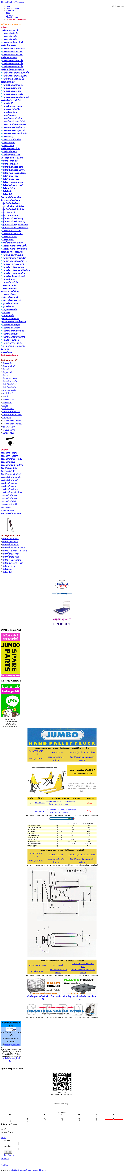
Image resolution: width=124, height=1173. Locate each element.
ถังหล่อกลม (7, 403)
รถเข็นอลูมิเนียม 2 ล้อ (11, 155)
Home (8, 6)
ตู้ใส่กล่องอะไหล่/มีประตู (12, 218)
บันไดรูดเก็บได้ (8, 188)
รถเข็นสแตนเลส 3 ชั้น (11, 91)
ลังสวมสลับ (7, 363)
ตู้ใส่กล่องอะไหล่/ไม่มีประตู (13, 221)
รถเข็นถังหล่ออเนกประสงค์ (13, 276)
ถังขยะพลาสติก (8, 430)
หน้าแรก (5, 1159)
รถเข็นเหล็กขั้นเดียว (10, 33)
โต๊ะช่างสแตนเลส (9, 237)
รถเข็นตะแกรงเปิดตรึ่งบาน (13, 127)
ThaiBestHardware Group (21, 1170)
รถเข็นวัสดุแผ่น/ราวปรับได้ (13, 121)
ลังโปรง (5, 375)
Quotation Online (12, 8)
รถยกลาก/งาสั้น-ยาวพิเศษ (13, 331)
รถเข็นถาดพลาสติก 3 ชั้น (12, 64)
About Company (12, 17)
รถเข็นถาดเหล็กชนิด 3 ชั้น (13, 79)
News (8, 13)
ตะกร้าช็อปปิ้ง (8, 393)
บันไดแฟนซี (7, 194)
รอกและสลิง (6, 507)
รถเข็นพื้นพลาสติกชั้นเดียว (13, 48)
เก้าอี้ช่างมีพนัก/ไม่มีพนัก (12, 243)
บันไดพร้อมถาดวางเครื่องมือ (14, 173)
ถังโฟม (5, 406)
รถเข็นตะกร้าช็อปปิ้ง (11, 109)
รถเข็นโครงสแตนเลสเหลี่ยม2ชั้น (16, 270)
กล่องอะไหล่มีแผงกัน (11, 412)
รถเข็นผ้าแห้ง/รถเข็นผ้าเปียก (14, 258)
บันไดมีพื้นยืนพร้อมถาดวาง (13, 170)
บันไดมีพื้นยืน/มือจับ (10, 545)
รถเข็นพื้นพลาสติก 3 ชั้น (12, 55)
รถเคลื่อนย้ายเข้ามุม (9, 489)
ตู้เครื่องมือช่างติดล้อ (11, 203)
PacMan (4, 1165)
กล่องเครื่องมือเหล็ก (10, 297)
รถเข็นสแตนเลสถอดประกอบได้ (15, 97)
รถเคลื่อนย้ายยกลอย (9, 486)
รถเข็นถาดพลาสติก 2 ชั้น (12, 61)
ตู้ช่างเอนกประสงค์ (10, 215)
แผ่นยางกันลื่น (8, 316)
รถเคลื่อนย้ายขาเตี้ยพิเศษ (11, 492)
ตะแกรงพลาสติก (9, 390)
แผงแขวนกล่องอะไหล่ (11, 231)
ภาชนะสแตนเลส (9, 288)
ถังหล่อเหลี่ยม (8, 399)
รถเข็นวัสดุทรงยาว (10, 115)
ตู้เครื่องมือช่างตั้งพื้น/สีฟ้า (13, 209)
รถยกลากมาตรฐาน (9, 453)
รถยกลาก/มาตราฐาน (11, 325)
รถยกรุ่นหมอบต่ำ (36, 758)
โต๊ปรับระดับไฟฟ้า (8, 471)
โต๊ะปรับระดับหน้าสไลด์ (11, 474)
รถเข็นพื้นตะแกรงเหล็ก (12, 106)
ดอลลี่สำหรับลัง (8, 433)
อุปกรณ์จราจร (8, 306)
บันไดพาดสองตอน (10, 164)
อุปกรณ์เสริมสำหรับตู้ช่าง (13, 206)
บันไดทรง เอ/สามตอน (11, 560)
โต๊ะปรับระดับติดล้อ (10, 340)
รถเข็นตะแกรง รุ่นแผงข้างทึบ (14, 133)
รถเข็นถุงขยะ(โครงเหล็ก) (13, 264)
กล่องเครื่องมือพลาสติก (12, 300)
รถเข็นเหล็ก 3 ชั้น (9, 39)
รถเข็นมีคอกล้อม (9, 112)
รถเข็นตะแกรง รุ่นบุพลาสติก (14, 130)
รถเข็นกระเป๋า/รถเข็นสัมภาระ (14, 261)
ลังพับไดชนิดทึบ (9, 387)
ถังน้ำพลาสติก (8, 409)
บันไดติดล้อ (7, 191)
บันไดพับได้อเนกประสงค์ (12, 185)
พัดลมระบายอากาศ (10, 319)
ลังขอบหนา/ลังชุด (9, 378)
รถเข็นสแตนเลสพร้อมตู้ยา (13, 94)
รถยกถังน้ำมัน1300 (9, 495)
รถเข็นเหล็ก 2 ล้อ (9, 152)
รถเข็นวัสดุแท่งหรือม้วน (12, 118)
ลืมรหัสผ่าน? (9, 1155)
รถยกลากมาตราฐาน (37, 965)
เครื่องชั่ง (6, 313)
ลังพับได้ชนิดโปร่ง (10, 384)
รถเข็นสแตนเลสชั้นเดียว (12, 85)
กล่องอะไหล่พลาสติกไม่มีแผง (14, 249)
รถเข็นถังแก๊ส (8, 146)
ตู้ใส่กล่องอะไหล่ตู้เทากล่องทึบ (15, 225)
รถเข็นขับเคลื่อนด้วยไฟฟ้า (13, 42)
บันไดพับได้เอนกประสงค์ (12, 563)
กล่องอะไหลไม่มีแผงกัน (12, 415)
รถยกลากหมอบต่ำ (8, 462)
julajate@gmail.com (12, 1045)
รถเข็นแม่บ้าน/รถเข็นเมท (12, 255)
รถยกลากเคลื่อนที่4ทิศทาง (12, 465)
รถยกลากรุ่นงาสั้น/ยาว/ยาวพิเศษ (82, 752)
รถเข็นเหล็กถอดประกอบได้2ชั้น (15, 73)
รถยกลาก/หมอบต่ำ (10, 334)
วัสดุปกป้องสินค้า (9, 310)
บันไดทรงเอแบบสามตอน (12, 182)
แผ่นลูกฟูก (6, 418)
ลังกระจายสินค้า (9, 366)
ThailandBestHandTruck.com (12, 2)
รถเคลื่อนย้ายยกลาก (9, 483)
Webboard (10, 10)
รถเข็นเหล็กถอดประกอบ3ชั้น (14, 76)
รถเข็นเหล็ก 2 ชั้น (9, 36)
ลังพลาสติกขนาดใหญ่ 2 (12, 424)
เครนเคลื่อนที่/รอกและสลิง (13, 346)
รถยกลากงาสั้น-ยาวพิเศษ (11, 459)
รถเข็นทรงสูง (8, 137)
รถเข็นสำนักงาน (9, 294)
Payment (9, 15)
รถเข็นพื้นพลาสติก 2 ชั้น (12, 52)
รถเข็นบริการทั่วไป (10, 282)
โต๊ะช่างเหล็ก (8, 240)
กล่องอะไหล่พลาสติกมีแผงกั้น (14, 246)
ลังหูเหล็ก (6, 369)
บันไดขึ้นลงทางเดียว (10, 176)
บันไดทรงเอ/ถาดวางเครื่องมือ (14, 551)
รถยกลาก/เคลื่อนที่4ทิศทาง (13, 337)
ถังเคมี (5, 396)
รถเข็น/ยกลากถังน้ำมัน (12, 343)
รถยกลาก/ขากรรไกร (11, 328)
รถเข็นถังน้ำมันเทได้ (9, 480)
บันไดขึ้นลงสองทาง (10, 179)
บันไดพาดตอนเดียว (10, 161)
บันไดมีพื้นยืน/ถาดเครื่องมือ (13, 548)
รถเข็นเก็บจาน (8, 279)
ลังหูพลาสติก (7, 372)
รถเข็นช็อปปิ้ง (8, 103)
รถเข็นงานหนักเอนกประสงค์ (14, 124)
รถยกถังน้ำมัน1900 (9, 498)
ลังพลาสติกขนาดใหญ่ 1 (12, 421)
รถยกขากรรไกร (56, 752)
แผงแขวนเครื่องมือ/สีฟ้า (12, 234)
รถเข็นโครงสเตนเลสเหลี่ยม (13, 273)
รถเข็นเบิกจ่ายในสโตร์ (11, 140)
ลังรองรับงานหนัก (9, 381)
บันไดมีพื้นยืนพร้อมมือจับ (12, 167)
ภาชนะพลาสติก (9, 285)
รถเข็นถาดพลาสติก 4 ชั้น (12, 67)
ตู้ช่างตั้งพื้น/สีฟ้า (9, 212)
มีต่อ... (3, 1138)
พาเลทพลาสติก (8, 427)
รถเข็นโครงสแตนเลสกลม (13, 267)
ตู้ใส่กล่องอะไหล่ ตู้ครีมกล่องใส (15, 228)
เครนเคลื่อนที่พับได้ (9, 504)
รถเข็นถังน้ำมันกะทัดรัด (11, 477)
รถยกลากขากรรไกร (9, 456)
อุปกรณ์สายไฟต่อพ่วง (11, 303)
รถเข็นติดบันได (8, 143)
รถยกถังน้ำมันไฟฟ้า (9, 501)
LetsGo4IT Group (39, 1170)
